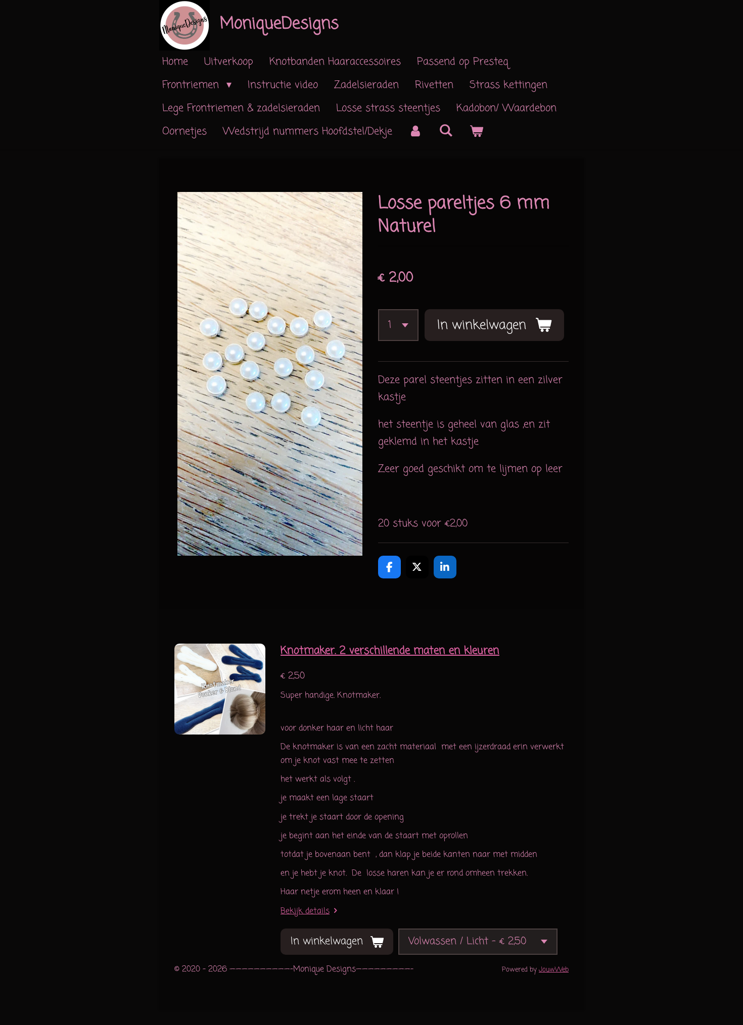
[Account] (415, 131)
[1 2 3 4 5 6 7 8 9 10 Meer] (398, 325)
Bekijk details (305, 911)
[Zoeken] (446, 131)
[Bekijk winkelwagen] (476, 131)
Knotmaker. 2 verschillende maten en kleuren (390, 651)
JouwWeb (554, 969)
